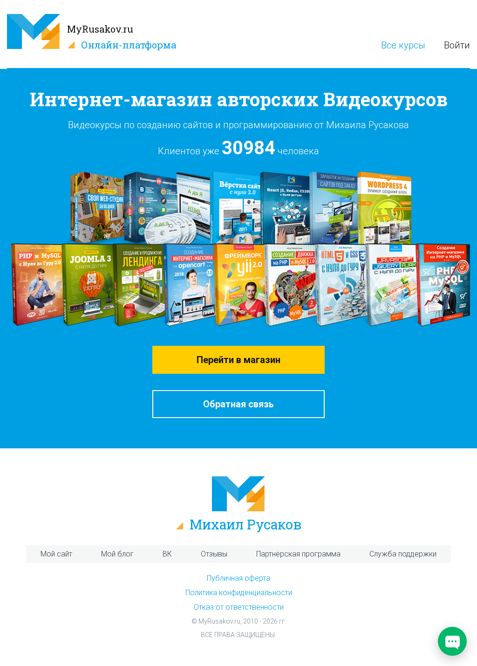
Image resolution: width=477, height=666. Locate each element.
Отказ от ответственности (239, 607)
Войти (457, 45)
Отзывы (214, 553)
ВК (167, 553)
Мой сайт (56, 553)
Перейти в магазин (238, 359)
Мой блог (117, 553)
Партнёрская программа (298, 553)
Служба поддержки (402, 553)
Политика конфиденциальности (238, 592)
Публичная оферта (238, 578)
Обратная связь (238, 404)
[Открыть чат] (452, 641)
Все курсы (403, 45)
